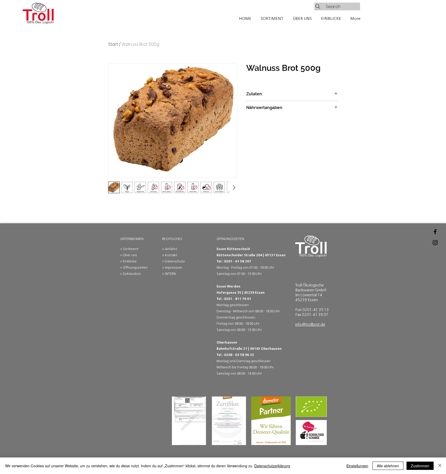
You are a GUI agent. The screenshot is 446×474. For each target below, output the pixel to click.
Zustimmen (420, 465)
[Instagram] (435, 242)
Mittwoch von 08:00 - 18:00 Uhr (256, 311)
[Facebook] (435, 231)
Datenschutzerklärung (272, 465)
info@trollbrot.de (310, 324)
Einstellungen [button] (357, 465)
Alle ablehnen (388, 465)
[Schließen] (440, 466)
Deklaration (132, 274)
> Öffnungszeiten (134, 267)
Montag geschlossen (233, 305)
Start (113, 44)
